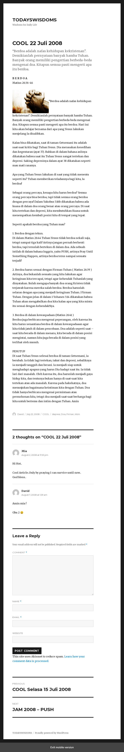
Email (17, 617)
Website (17, 633)
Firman (70, 414)
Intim (77, 414)
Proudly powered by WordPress (51, 733)
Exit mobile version (62, 747)
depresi (56, 414)
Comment (19, 552)
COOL (45, 414)
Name (16, 601)
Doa (63, 414)
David (20, 414)
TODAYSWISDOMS (34, 20)
